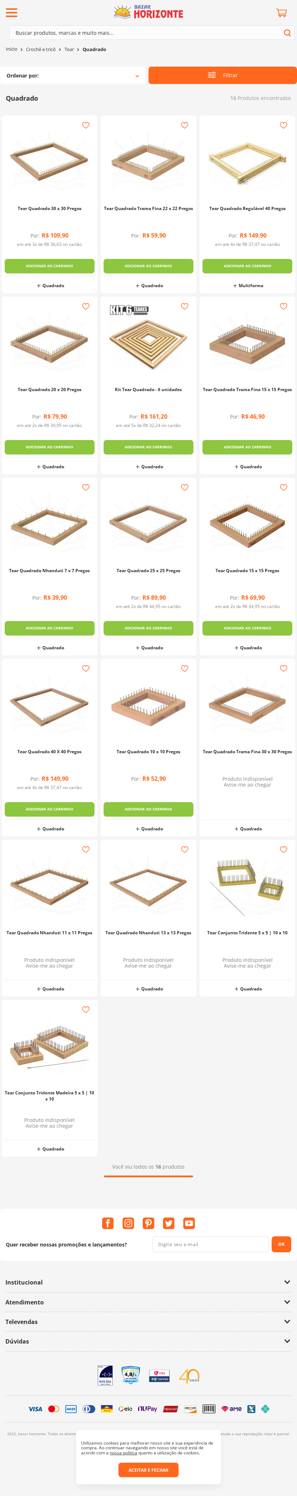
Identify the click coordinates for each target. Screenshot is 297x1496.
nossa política (123, 1453)
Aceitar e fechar (148, 1470)
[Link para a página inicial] (11, 49)
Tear (69, 49)
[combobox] (152, 32)
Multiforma (251, 285)
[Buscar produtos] (287, 33)
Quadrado (94, 49)
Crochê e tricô (41, 49)
